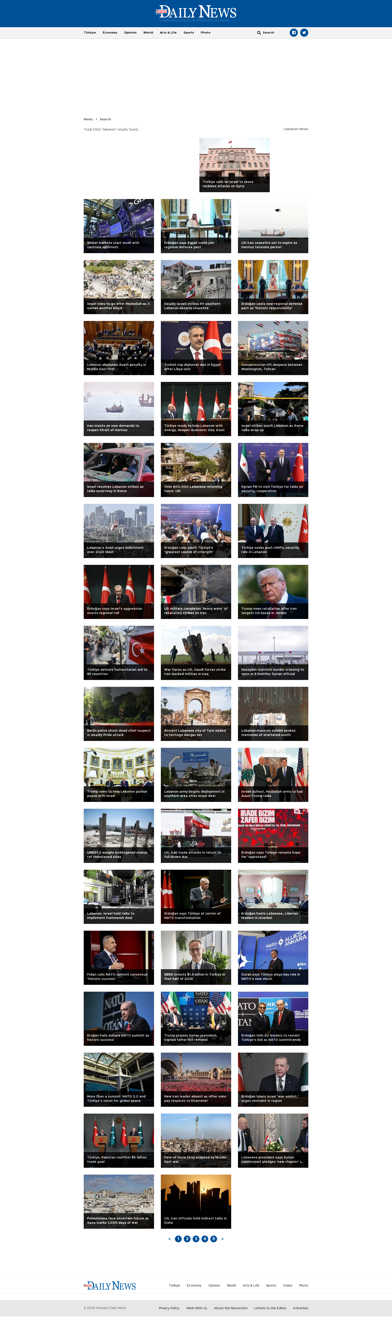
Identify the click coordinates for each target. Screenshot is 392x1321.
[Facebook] (294, 33)
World (148, 32)
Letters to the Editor (270, 1308)
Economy (110, 32)
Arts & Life (168, 32)
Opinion (130, 32)
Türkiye (90, 32)
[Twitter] (304, 33)
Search (105, 119)
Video (287, 1285)
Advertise (300, 1308)
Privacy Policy (169, 1308)
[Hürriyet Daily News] (196, 13)
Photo (205, 32)
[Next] (222, 1239)
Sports (189, 32)
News (88, 119)
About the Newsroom (230, 1308)
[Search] (259, 32)
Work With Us (196, 1308)
